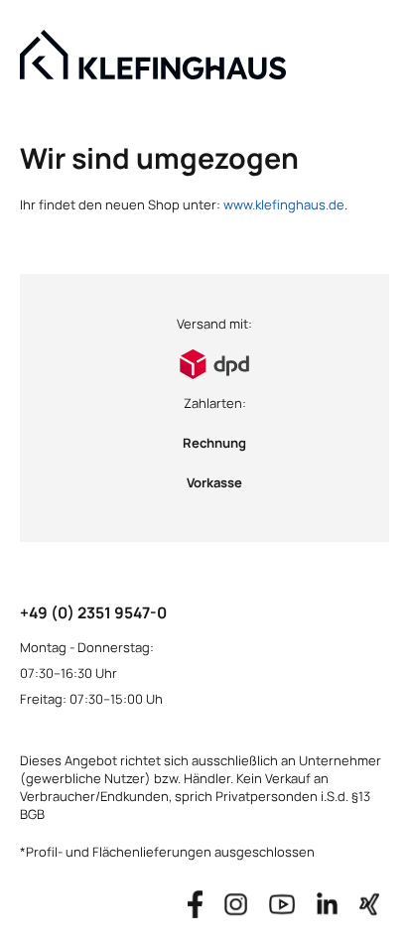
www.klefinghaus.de (283, 204)
